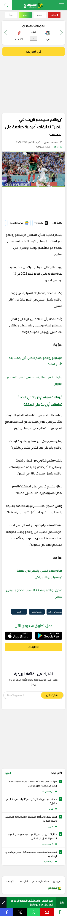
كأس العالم (37, 612)
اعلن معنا (23, 881)
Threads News (41, 222)
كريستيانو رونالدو (54, 612)
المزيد (8, 772)
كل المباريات (33, 51)
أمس (39, 15)
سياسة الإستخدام (40, 881)
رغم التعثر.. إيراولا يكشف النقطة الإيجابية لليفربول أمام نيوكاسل (32, 902)
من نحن (56, 881)
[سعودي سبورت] (33, 5)
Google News (22, 222)
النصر (19, 612)
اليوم (25, 15)
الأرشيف (11, 881)
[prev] (61, 33)
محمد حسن (50, 142)
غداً (10, 15)
